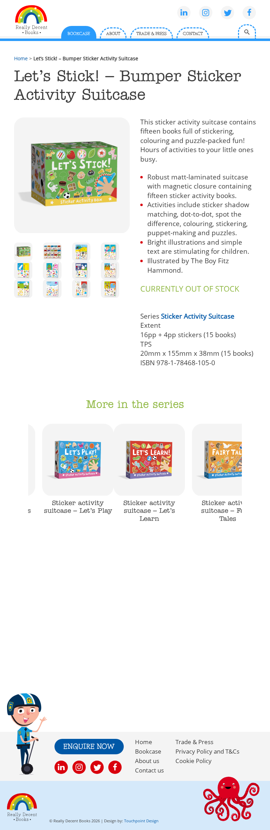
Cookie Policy (193, 761)
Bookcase (79, 34)
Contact (193, 34)
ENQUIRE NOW (89, 746)
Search (247, 31)
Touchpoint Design (141, 820)
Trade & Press (151, 34)
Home (21, 58)
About (113, 34)
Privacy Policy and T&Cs (207, 751)
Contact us (149, 770)
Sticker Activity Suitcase (197, 316)
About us (147, 761)
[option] (78, 473)
